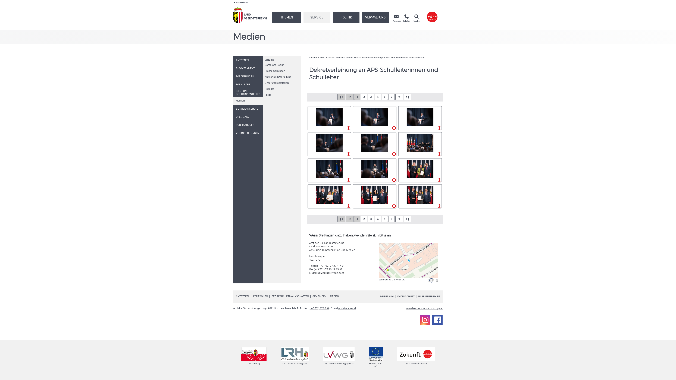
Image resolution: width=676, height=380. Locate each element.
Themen (286, 17)
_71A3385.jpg (329, 170)
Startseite (328, 58)
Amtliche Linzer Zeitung (278, 77)
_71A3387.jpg (374, 170)
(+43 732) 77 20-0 (319, 308)
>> (399, 97)
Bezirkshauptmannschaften (290, 296)
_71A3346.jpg (374, 118)
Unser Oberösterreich (277, 83)
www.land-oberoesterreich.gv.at (424, 308)
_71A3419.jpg (420, 196)
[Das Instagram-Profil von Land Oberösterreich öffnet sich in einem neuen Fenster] (425, 320)
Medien (269, 60)
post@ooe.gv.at (347, 308)
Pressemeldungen (275, 71)
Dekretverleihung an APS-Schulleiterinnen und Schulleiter (394, 58)
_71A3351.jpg (329, 144)
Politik (346, 17)
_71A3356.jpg (374, 144)
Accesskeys (242, 2)
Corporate (274, 65)
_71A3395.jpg (420, 170)
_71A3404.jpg (329, 196)
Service (316, 17)
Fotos (268, 95)
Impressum (387, 296)
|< (341, 97)
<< (349, 97)
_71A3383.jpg (420, 144)
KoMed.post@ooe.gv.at (330, 272)
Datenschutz (406, 296)
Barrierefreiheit (429, 296)
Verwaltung (375, 17)
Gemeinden (319, 296)
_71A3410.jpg (374, 196)
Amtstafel (242, 296)
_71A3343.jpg (329, 118)
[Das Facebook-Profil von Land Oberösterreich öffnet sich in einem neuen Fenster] (437, 320)
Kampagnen (260, 296)
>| (407, 97)
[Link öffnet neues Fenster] (432, 14)
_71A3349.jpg (420, 118)
